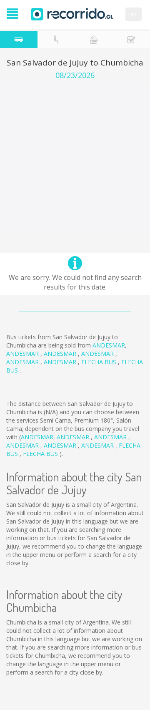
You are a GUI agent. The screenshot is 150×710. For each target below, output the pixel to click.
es (133, 14)
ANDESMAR (108, 345)
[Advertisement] (75, 159)
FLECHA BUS (99, 362)
